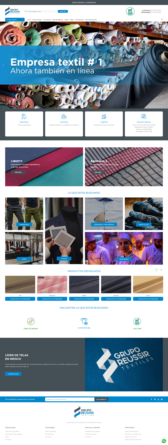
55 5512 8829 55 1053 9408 (151, 11)
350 (20, 295)
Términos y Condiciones (133, 434)
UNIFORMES (123, 259)
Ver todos (48, 437)
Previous (156, 270)
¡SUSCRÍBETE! (101, 399)
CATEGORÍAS (12, 20)
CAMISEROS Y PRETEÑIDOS (104, 224)
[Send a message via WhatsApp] (164, 441)
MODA (24, 259)
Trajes (7, 437)
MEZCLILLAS (143, 224)
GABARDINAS (24, 224)
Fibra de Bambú (50, 431)
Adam (84, 295)
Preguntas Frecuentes (92, 431)
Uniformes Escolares (12, 431)
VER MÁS (18, 172)
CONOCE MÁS (13, 374)
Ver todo (8, 439)
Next (161, 270)
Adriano (116, 295)
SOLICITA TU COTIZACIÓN (20, 299)
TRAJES (64, 259)
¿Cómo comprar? (91, 434)
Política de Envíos (131, 437)
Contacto (88, 437)
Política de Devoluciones (133, 439)
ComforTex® (49, 434)
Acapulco (52, 295)
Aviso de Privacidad (131, 431)
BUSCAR (63, 11)
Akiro (148, 295)
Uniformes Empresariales (13, 434)
